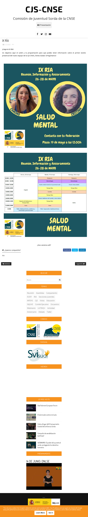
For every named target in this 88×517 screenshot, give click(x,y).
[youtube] (50, 34)
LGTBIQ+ (41, 308)
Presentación (45, 25)
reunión (30, 293)
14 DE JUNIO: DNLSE (37, 461)
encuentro (55, 304)
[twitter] (41, 34)
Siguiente (79, 264)
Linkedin (82, 250)
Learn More (40, 513)
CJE (36, 300)
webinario (31, 308)
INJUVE (30, 304)
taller (49, 312)
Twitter (75, 250)
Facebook (67, 250)
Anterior (7, 264)
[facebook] (37, 34)
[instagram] (45, 34)
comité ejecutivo (42, 304)
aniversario (31, 312)
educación (51, 300)
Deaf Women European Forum (47, 405)
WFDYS (30, 300)
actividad (51, 308)
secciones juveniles (46, 297)
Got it (51, 513)
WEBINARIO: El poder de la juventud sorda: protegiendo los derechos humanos (49, 445)
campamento (51, 293)
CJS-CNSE (44, 9)
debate (42, 312)
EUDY (29, 297)
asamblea (40, 293)
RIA (13, 44)
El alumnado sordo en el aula (47, 415)
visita (42, 300)
